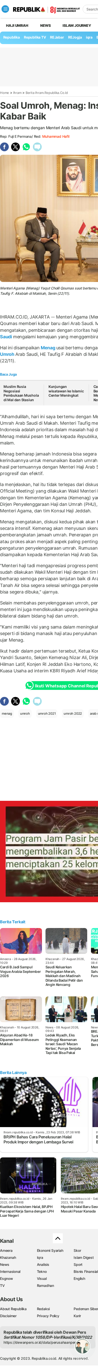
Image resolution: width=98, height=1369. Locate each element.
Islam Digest (83, 1257)
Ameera (6, 1250)
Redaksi (43, 1309)
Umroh (7, 354)
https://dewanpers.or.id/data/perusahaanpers (41, 1342)
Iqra (40, 1257)
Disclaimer (8, 1316)
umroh (25, 713)
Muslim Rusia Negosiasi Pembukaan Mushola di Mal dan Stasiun (21, 393)
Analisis (43, 1264)
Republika (11, 37)
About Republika (13, 1309)
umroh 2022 (73, 713)
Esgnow (6, 1278)
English (79, 1278)
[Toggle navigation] (5, 9)
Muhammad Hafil (55, 136)
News (45, 25)
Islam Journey (77, 25)
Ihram (17, 93)
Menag (48, 347)
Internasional (10, 1271)
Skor (77, 1250)
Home (4, 93)
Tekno (42, 1271)
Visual (42, 1278)
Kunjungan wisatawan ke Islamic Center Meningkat (66, 390)
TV (2, 1285)
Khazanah (8, 1257)
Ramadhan (45, 1285)
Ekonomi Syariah (50, 1250)
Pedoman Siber (86, 1309)
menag (7, 713)
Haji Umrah (17, 25)
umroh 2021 (47, 713)
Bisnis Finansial (86, 1271)
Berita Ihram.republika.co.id (47, 93)
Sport (78, 1264)
